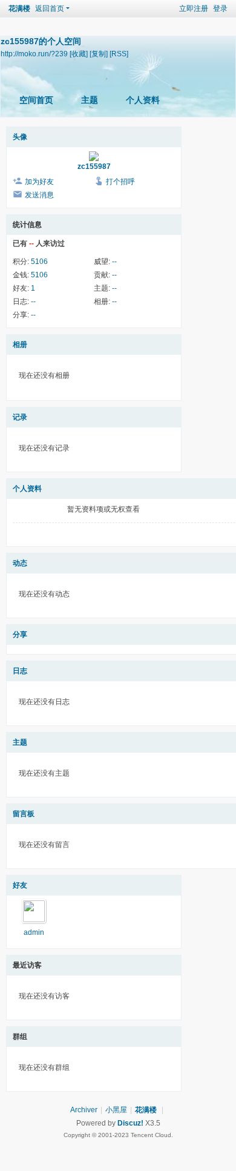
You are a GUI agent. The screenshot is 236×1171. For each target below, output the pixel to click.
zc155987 (94, 166)
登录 (220, 8)
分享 (20, 634)
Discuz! (130, 1123)
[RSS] (119, 54)
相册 (20, 344)
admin (34, 932)
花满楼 (19, 8)
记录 (20, 417)
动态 (20, 563)
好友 (20, 885)
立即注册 (193, 8)
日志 (20, 671)
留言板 (23, 814)
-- (114, 261)
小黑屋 (116, 1110)
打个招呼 (120, 181)
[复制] (99, 54)
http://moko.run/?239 (34, 54)
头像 (20, 137)
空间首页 (36, 100)
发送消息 (39, 195)
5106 (39, 261)
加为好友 (39, 181)
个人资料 (143, 100)
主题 (89, 100)
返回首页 (49, 8)
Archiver (83, 1110)
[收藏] (79, 54)
